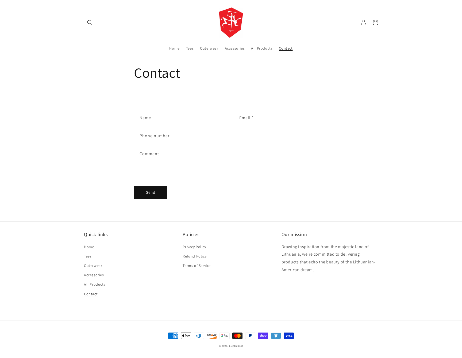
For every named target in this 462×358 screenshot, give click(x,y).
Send (150, 192)
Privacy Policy (194, 246)
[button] (90, 22)
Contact (91, 294)
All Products (94, 284)
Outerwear (93, 265)
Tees (87, 256)
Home (89, 246)
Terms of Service (197, 265)
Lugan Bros (236, 346)
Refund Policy (194, 256)
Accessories (94, 275)
